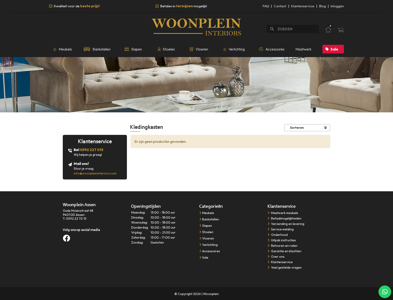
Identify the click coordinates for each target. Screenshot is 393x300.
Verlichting (210, 245)
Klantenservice (302, 6)
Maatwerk (303, 49)
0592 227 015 (91, 149)
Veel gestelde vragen (286, 267)
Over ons (277, 257)
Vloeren (208, 238)
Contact (280, 6)
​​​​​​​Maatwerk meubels (284, 213)
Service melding (282, 229)
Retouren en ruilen (283, 246)
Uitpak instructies (283, 240)
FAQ (266, 6)
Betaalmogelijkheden (285, 218)
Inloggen (337, 6)
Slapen (207, 226)
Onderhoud (279, 235)
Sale (334, 49)
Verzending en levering (287, 224)
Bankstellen (210, 219)
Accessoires (211, 251)
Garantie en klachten (285, 251)
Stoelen (207, 232)
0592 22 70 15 (76, 219)
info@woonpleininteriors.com (95, 173)
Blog (322, 6)
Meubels (208, 213)
